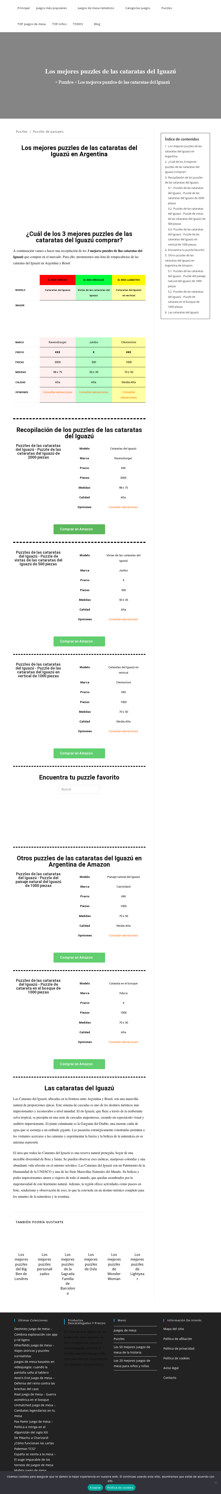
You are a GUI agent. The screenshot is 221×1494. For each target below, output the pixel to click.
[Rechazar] (215, 1482)
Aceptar (95, 1487)
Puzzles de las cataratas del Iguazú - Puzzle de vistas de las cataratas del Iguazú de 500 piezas (38, 558)
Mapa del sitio (173, 1329)
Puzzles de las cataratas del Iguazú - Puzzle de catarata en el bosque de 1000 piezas (38, 986)
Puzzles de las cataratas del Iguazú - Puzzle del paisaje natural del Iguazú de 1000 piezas (38, 880)
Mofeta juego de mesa (30, 1470)
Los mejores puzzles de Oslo (91, 1261)
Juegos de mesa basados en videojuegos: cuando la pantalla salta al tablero (34, 1367)
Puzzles (22, 131)
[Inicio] (52, 82)
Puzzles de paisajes (48, 131)
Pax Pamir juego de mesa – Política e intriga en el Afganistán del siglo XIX (33, 1426)
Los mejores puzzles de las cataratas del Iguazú (124, 82)
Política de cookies (176, 1358)
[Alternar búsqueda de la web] (107, 24)
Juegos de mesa (125, 1330)
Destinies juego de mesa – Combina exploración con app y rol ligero (35, 1334)
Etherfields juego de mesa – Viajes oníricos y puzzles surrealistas (34, 1350)
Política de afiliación (177, 1339)
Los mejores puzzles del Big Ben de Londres (21, 1266)
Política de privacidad (178, 1348)
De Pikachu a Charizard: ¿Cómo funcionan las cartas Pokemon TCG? (34, 1443)
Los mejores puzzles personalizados (44, 1264)
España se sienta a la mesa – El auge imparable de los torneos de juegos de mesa (35, 1459)
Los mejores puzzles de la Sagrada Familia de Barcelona (67, 1274)
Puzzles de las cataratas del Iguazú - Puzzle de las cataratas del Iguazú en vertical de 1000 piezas (38, 670)
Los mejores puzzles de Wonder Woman (114, 1266)
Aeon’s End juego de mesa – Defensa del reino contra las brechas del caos (34, 1383)
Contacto (169, 1378)
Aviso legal (171, 1368)
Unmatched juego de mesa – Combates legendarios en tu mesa (34, 1410)
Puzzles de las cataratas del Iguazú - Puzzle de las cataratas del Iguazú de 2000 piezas (38, 451)
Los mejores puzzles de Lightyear (137, 1266)
